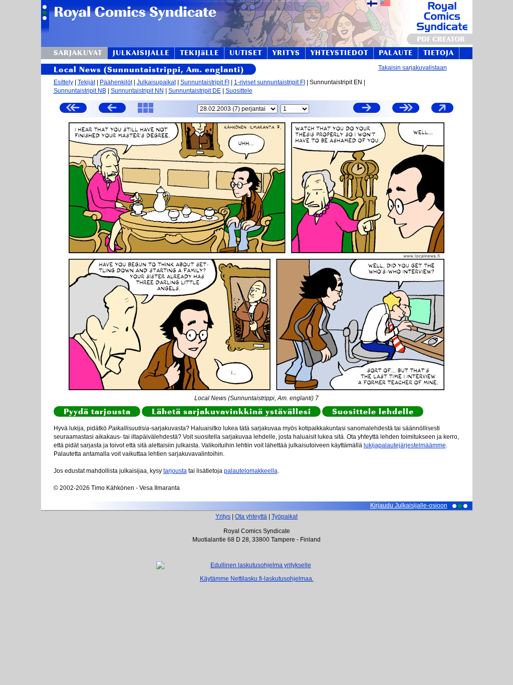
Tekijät (86, 82)
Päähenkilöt (116, 82)
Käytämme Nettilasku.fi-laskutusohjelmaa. (257, 578)
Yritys (222, 516)
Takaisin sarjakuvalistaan (412, 67)
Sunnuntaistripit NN (137, 90)
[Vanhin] (73, 109)
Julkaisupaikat (156, 82)
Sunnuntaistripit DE (194, 90)
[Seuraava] (366, 109)
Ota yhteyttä (251, 516)
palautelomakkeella (251, 470)
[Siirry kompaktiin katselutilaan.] (442, 112)
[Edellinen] (112, 109)
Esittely (63, 82)
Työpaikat (285, 516)
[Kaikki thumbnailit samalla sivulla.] (145, 112)
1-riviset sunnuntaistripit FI (269, 82)
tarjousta (175, 470)
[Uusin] (405, 109)
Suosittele (238, 90)
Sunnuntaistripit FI (204, 82)
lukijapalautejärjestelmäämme (405, 445)
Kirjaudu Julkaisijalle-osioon (408, 505)
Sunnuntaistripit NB (80, 90)
